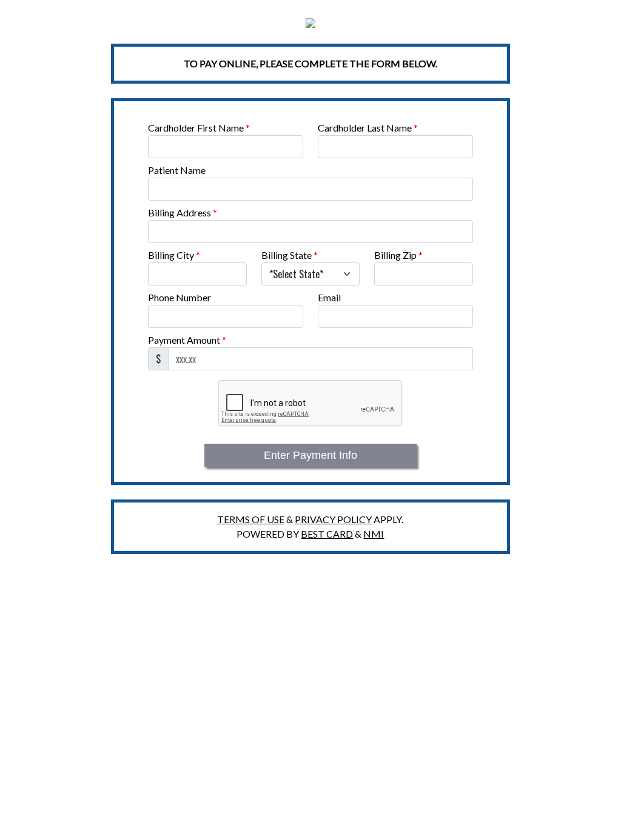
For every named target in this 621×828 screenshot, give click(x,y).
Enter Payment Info (310, 455)
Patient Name (177, 170)
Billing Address (182, 212)
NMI (373, 533)
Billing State (289, 255)
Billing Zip (398, 255)
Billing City (174, 255)
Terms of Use (250, 519)
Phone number (179, 297)
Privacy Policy (333, 519)
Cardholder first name (199, 127)
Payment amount (187, 340)
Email (329, 297)
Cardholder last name (368, 127)
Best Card (327, 533)
